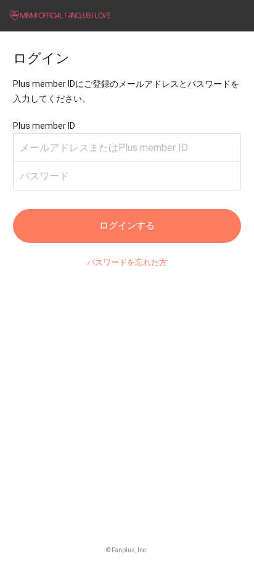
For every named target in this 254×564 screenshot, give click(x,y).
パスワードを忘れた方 (127, 262)
